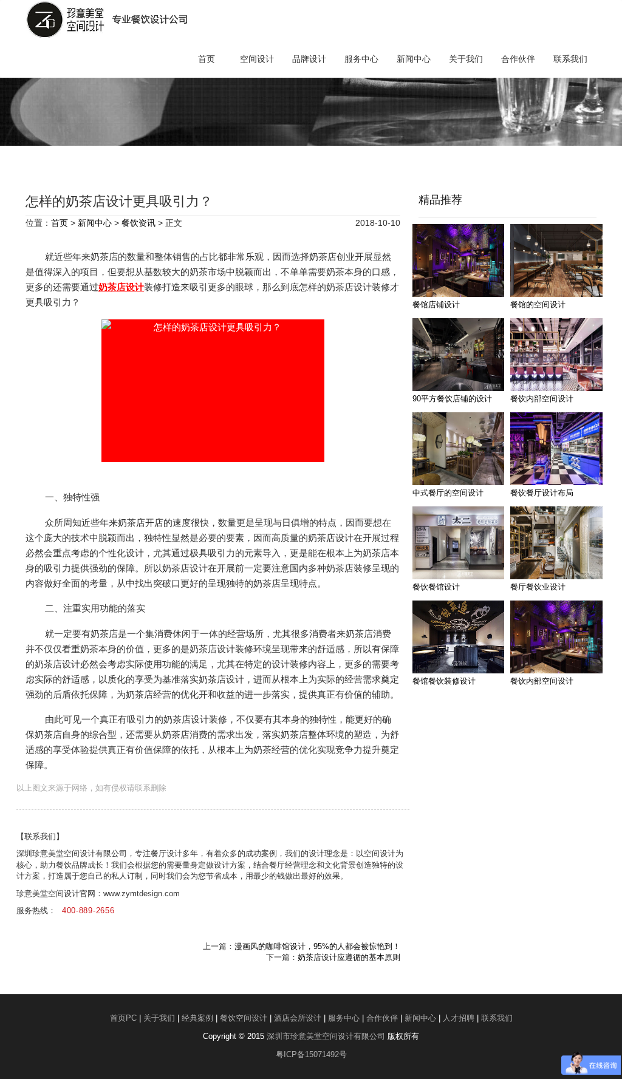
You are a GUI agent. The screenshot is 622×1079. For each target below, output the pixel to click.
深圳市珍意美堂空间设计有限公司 (326, 1036)
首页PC (123, 1018)
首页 (206, 59)
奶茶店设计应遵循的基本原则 (349, 957)
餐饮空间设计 (243, 1018)
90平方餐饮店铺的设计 (452, 398)
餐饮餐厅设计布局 (541, 492)
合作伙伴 (518, 59)
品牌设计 (309, 59)
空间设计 (257, 59)
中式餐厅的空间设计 (448, 492)
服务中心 (361, 59)
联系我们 (570, 59)
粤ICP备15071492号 (311, 1054)
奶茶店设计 (121, 287)
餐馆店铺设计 (436, 304)
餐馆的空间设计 (538, 304)
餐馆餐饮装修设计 (444, 681)
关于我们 (466, 59)
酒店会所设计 (297, 1018)
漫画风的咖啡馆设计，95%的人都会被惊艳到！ (317, 946)
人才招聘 (458, 1018)
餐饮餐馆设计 (436, 586)
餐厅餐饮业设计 (538, 586)
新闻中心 (414, 59)
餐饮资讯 (138, 223)
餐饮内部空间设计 (541, 398)
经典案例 (197, 1018)
